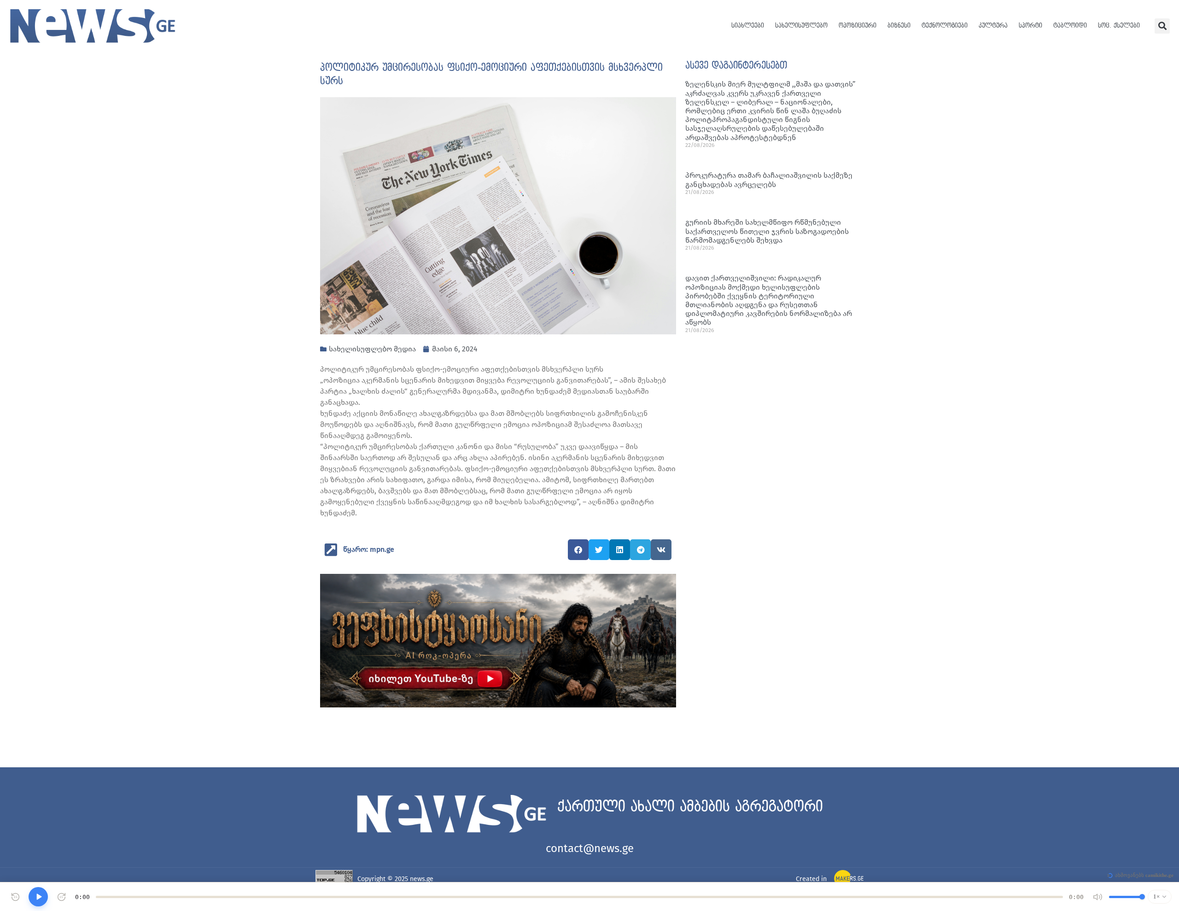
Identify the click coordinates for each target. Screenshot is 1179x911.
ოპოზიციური (857, 25)
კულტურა (993, 25)
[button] (1162, 26)
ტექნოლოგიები (945, 25)
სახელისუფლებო (801, 25)
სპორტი (1030, 25)
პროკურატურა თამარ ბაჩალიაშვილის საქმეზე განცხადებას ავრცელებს (768, 179)
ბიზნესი (899, 25)
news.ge (421, 879)
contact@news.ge (590, 848)
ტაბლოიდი (1070, 25)
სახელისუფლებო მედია (372, 349)
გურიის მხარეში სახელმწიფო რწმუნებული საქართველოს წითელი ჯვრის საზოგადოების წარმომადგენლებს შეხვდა (767, 231)
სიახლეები (747, 25)
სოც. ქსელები (1119, 25)
